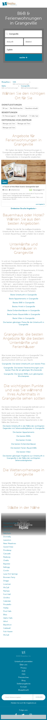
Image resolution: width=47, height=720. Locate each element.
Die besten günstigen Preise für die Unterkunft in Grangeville (23, 323)
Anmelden (39, 697)
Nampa (6, 591)
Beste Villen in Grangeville (23, 318)
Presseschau (23, 677)
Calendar (7, 601)
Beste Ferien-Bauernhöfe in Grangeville (23, 314)
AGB (23, 671)
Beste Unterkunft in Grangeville (23, 295)
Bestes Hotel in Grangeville (23, 306)
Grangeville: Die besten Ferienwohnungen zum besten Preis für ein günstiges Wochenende (24, 369)
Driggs (6, 581)
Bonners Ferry (9, 577)
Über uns (23, 664)
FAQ (23, 674)
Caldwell (6, 628)
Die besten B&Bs (24, 436)
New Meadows (9, 543)
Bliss (5, 614)
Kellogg (6, 567)
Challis (6, 560)
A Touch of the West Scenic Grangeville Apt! (21, 187)
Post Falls (7, 611)
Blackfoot (7, 625)
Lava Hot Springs (10, 574)
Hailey (5, 608)
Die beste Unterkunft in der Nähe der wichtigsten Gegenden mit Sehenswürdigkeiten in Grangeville (23, 427)
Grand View (8, 547)
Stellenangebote (23, 684)
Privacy (23, 668)
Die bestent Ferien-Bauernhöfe (24, 448)
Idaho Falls (7, 618)
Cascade (6, 553)
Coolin (6, 570)
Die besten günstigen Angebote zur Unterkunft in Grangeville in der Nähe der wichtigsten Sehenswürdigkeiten (23, 458)
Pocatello (7, 604)
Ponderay (7, 550)
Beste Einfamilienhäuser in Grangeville (23, 310)
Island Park (8, 526)
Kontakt (23, 687)
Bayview (6, 564)
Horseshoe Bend (10, 523)
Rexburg (6, 557)
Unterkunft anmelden (24, 661)
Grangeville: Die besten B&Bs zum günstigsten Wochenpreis (23, 375)
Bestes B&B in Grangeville (23, 302)
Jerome (6, 530)
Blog (23, 680)
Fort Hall (7, 594)
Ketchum (7, 533)
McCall (6, 587)
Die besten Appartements (23, 432)
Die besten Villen (23, 452)
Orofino (6, 598)
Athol (5, 621)
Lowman (7, 584)
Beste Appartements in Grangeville (23, 298)
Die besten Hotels (23, 440)
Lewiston (7, 540)
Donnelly (7, 537)
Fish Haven (8, 631)
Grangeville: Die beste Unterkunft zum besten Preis (23, 364)
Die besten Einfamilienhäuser (23, 444)
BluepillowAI (23, 690)
